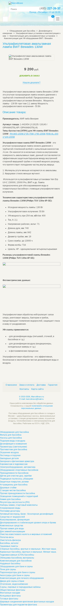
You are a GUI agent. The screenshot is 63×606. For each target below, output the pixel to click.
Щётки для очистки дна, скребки (16, 476)
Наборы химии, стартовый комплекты (19, 505)
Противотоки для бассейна (13, 449)
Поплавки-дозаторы (10, 511)
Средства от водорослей (12, 517)
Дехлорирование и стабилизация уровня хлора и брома (28, 522)
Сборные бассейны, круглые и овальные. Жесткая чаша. (28, 549)
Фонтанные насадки (10, 593)
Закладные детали (9, 458)
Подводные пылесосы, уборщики (16, 479)
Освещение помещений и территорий (19, 496)
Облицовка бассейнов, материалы (17, 558)
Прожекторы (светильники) (13, 446)
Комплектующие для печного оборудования (22, 578)
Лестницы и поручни (10, 455)
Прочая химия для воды (12, 528)
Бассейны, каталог (9, 543)
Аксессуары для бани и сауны (15, 575)
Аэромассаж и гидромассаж (13, 464)
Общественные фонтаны (12, 590)
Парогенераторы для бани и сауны (17, 572)
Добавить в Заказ (29, 76)
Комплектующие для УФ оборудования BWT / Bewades (28, 38)
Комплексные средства (11, 525)
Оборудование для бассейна (22, 31)
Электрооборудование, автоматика (17, 467)
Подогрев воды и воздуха (12, 441)
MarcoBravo (4, 31)
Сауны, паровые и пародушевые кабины (20, 587)
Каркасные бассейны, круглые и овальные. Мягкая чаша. (28, 552)
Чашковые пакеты (9, 546)
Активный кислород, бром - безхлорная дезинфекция (26, 514)
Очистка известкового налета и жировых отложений (26, 534)
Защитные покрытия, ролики (14, 481)
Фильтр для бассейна (10, 435)
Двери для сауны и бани (12, 581)
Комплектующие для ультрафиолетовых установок (32, 36)
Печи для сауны (8, 569)
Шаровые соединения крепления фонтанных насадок (27, 601)
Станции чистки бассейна (13, 490)
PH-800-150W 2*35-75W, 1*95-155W (27, 134)
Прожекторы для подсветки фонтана (18, 604)
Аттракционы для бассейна (13, 484)
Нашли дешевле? (31, 82)
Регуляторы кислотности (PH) (15, 502)
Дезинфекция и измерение (13, 444)
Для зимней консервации (12, 531)
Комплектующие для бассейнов (15, 561)
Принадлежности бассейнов (14, 473)
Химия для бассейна (10, 499)
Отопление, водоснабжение (14, 584)
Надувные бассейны (10, 563)
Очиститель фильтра (10, 540)
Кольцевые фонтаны (10, 596)
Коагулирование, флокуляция (15, 519)
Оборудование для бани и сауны (16, 566)
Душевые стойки (8, 487)
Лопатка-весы (7, 537)
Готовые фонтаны (9, 598)
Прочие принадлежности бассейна (17, 493)
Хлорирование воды (10, 508)
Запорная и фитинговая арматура (17, 461)
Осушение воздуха (9, 452)
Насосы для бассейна (11, 438)
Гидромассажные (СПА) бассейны (17, 555)
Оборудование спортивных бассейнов (19, 470)
